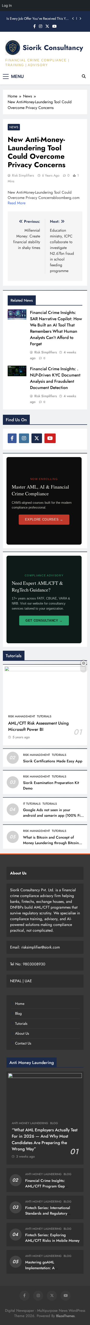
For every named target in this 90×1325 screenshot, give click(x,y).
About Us (22, 1033)
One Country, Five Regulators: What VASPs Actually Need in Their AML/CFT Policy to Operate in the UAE (37, 22)
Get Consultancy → (44, 620)
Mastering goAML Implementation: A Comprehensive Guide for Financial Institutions (46, 1270)
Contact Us (23, 1043)
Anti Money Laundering (30, 1123)
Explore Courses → (44, 519)
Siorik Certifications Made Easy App (52, 761)
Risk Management (21, 716)
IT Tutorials (32, 804)
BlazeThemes (65, 1315)
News (13, 127)
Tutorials (44, 716)
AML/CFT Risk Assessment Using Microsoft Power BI (38, 726)
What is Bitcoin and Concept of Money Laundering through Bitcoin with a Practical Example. (51, 843)
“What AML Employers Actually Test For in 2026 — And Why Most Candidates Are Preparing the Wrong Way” (45, 1139)
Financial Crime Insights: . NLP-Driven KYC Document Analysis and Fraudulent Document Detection (55, 378)
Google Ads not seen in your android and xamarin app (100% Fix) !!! (53, 815)
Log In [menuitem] (7, 5)
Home (19, 1003)
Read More (16, 203)
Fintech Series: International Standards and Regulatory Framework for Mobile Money (49, 1213)
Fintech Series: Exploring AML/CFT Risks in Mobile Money (52, 1237)
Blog (18, 1013)
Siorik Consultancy (53, 48)
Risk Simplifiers (23, 175)
